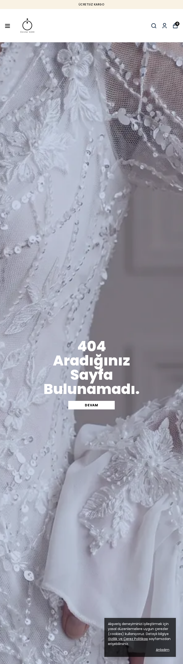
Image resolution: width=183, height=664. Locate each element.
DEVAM (91, 405)
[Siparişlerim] (165, 26)
